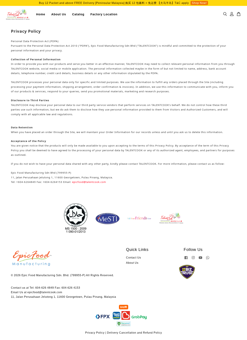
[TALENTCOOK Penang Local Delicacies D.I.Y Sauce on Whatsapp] (207, 259)
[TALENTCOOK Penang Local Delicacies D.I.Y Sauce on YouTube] (200, 259)
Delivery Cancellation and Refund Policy (134, 332)
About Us (58, 14)
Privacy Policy (95, 332)
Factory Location (103, 14)
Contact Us (133, 257)
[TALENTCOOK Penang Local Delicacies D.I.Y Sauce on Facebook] (186, 259)
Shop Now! (199, 3)
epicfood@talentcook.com (89, 182)
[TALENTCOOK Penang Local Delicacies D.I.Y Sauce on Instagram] (193, 259)
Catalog (78, 14)
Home (40, 14)
